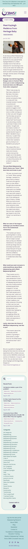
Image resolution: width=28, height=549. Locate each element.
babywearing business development (10, 439)
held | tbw (6, 474)
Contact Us (14, 529)
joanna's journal (8, 478)
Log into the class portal (14, 517)
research (6, 488)
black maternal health (9, 456)
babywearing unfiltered (9, 407)
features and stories (8, 34)
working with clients (8, 423)
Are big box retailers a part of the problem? (12, 388)
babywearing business (16, 403)
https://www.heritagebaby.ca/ (11, 365)
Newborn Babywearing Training (14, 536)
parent (5, 484)
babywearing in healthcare (11, 450)
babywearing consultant (16, 391)
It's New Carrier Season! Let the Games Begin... (12, 400)
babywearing (6, 391)
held (4, 472)
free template (7, 468)
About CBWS (14, 522)
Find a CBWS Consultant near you (14, 538)
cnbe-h (5, 458)
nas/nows (6, 480)
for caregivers (7, 466)
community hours (19, 421)
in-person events (8, 476)
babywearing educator (9, 393)
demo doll (6, 462)
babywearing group (9, 448)
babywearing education (10, 444)
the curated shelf (8, 494)
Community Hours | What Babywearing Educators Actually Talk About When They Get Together (13, 414)
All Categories (7, 432)
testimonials (7, 492)
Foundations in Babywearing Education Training (14, 533)
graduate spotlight (9, 470)
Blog (14, 525)
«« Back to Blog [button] (8, 20)
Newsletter (14, 527)
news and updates (8, 482)
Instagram (19, 357)
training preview (8, 496)
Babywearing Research (14, 520)
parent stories (7, 486)
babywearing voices (9, 454)
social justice (7, 490)
